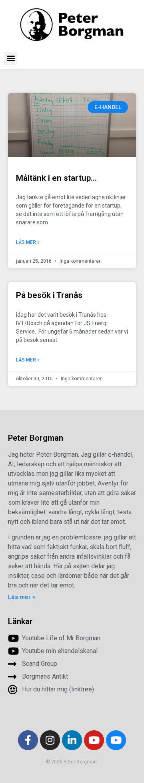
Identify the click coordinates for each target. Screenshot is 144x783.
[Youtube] (94, 740)
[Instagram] (50, 740)
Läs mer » (28, 242)
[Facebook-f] (28, 740)
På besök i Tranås (50, 295)
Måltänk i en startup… (56, 178)
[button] (10, 58)
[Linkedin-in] (72, 740)
